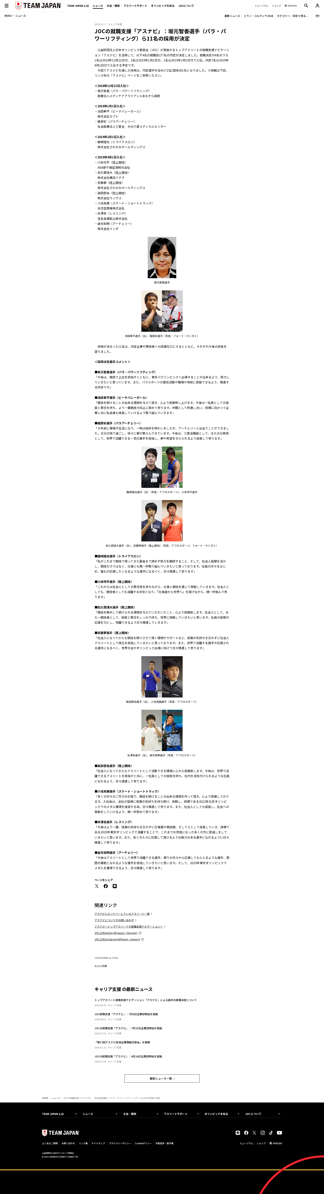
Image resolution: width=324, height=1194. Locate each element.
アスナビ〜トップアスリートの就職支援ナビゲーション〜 (128, 926)
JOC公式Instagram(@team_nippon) (117, 939)
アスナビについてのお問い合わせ (114, 920)
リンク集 (83, 1143)
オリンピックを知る (163, 6)
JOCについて (186, 6)
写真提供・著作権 (164, 1143)
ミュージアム (246, 1143)
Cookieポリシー (143, 1143)
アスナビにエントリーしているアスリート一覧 (122, 914)
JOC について (253, 1114)
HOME (45, 1098)
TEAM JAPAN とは (53, 1114)
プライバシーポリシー (120, 1143)
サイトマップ (98, 1143)
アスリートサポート (135, 6)
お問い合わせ (68, 1143)
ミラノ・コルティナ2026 (258, 16)
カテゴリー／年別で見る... (292, 16)
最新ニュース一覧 (161, 1078)
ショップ (261, 1143)
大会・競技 (129, 1114)
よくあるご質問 (50, 1143)
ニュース (98, 6)
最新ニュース (232, 16)
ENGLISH (277, 1143)
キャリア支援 (100, 965)
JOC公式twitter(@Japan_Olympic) (115, 933)
